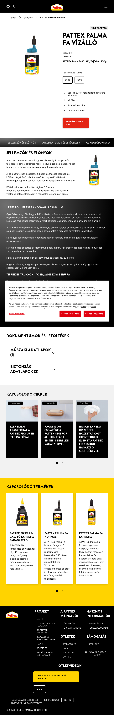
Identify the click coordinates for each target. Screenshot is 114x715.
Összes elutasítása (70, 314)
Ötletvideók (69, 665)
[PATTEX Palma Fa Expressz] (92, 538)
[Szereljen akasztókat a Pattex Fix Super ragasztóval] (22, 429)
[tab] (57, 463)
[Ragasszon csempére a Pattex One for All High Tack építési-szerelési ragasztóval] (57, 429)
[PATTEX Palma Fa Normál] (57, 538)
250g (67, 80)
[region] (57, 301)
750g (79, 80)
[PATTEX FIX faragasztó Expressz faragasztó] (22, 538)
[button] (31, 353)
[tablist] (57, 463)
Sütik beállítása (16, 313)
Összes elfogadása (94, 314)
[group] (31, 54)
